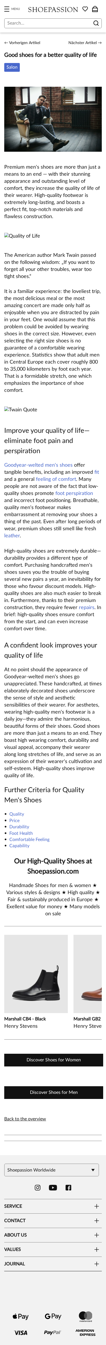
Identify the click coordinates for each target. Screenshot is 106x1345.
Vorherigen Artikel (22, 43)
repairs (86, 607)
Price (14, 820)
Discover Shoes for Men (54, 1092)
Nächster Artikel (85, 43)
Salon (12, 67)
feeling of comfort (56, 479)
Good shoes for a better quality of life (50, 55)
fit (96, 472)
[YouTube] (53, 1187)
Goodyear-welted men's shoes (38, 465)
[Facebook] (68, 1187)
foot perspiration (74, 493)
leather (12, 535)
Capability (19, 846)
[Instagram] (37, 1187)
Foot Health (21, 833)
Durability (19, 827)
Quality (16, 814)
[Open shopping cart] (95, 9)
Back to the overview (25, 1119)
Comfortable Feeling (29, 839)
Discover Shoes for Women (54, 1060)
